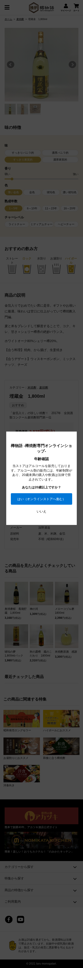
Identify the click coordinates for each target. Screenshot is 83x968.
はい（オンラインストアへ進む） (41, 499)
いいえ (41, 511)
